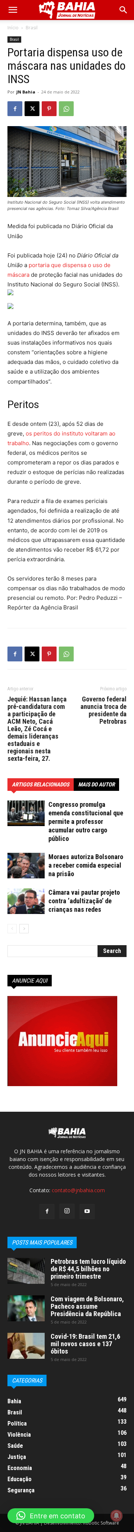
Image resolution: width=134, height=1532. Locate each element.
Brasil (32, 27)
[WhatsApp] (66, 108)
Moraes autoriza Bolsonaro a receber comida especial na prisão (85, 865)
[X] (32, 108)
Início (13, 27)
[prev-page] (12, 928)
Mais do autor (96, 784)
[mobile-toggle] (13, 10)
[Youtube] (87, 1211)
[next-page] (24, 928)
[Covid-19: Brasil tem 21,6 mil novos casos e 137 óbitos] (26, 1346)
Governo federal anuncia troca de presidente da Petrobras (103, 710)
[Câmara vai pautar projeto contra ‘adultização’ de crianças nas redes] (26, 901)
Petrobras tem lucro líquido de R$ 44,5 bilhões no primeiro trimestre (88, 1269)
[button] (123, 10)
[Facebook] (14, 108)
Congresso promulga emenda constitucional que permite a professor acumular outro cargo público (85, 821)
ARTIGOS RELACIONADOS (40, 784)
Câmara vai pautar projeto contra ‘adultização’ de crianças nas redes (84, 900)
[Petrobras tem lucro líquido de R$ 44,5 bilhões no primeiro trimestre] (26, 1271)
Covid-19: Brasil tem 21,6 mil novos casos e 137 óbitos (85, 1343)
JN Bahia (25, 92)
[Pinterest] (49, 108)
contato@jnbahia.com (78, 1190)
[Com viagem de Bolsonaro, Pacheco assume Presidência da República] (26, 1308)
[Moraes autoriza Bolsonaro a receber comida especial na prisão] (26, 865)
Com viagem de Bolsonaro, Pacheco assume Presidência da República (87, 1306)
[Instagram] (67, 1211)
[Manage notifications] (116, 1516)
